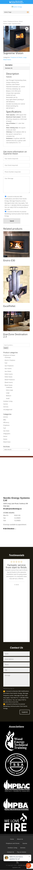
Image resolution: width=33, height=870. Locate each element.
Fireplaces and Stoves (12, 843)
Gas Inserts (8, 368)
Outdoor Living (7, 401)
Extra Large (9, 390)
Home (5, 21)
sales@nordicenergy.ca (13, 508)
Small (7, 398)
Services (5, 407)
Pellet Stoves (8, 377)
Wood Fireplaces (10, 379)
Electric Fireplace (10, 360)
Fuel (6, 363)
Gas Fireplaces (9, 366)
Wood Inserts (9, 382)
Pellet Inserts (9, 374)
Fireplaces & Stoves (13, 21)
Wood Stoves (7, 59)
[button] (26, 28)
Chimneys (8, 357)
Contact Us (10, 852)
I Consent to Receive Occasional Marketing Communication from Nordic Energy (15, 706)
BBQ (4, 420)
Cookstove (9, 387)
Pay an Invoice (21, 852)
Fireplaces (6, 425)
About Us (20, 839)
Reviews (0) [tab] (8, 68)
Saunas (5, 404)
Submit (25, 712)
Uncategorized (7, 409)
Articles (5, 417)
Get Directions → (10, 528)
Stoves (5, 439)
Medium (8, 395)
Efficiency (6, 422)
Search (6, 348)
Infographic (6, 433)
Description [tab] (8, 65)
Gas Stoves (8, 371)
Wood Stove (6, 442)
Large (9, 23)
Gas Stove (6, 431)
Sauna (5, 436)
